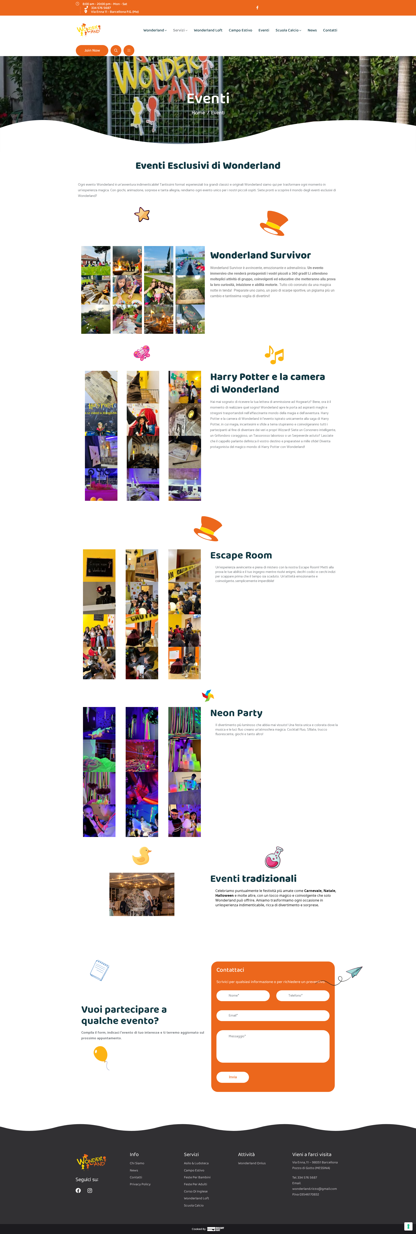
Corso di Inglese (196, 1191)
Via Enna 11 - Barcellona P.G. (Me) (115, 12)
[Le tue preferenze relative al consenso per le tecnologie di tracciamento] (408, 1226)
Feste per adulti (195, 1184)
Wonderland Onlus (252, 1163)
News (312, 30)
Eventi (263, 30)
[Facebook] (78, 1190)
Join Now (92, 50)
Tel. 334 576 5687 (304, 1177)
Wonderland (153, 30)
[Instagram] (89, 1190)
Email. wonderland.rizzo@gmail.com (314, 1186)
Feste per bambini (197, 1177)
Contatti (330, 30)
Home (198, 113)
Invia (233, 1077)
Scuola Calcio (287, 30)
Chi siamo (137, 1163)
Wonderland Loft (208, 30)
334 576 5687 (101, 8)
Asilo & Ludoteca (196, 1163)
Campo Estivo (240, 30)
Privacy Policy (140, 1184)
